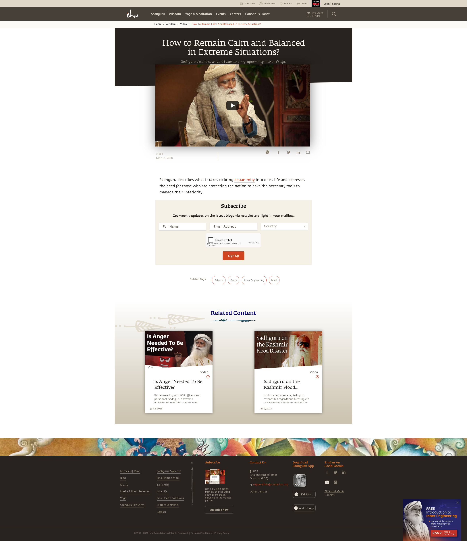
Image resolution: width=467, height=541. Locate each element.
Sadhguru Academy (169, 471)
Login (327, 3)
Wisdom (175, 14)
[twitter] (288, 153)
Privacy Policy (221, 533)
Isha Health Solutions (170, 498)
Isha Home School (168, 478)
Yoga (123, 498)
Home (157, 24)
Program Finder (317, 14)
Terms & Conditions (201, 533)
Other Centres (258, 491)
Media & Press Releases (134, 491)
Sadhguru (158, 14)
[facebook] (278, 153)
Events (221, 14)
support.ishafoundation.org (270, 484)
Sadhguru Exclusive (132, 505)
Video (183, 24)
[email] (307, 153)
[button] (232, 105)
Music (124, 484)
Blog (123, 478)
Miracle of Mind (130, 471)
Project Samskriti (168, 505)
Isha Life (162, 491)
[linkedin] (298, 153)
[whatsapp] (267, 153)
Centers (235, 14)
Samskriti (163, 484)
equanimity (244, 180)
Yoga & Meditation (198, 14)
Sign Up (336, 3)
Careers (161, 511)
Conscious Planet (257, 14)
